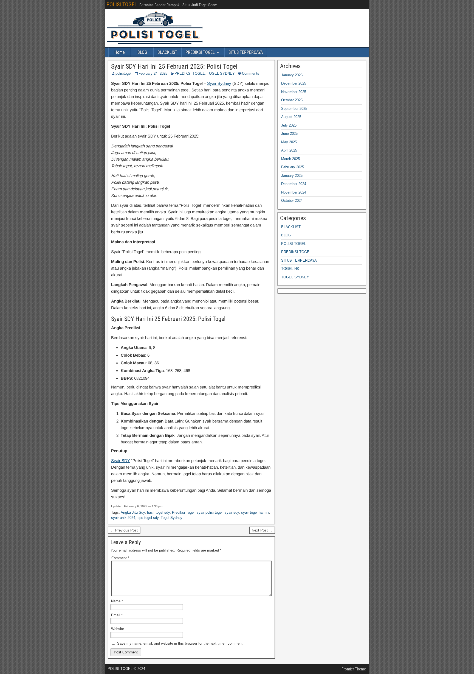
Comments (250, 73)
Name (117, 601)
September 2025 (294, 109)
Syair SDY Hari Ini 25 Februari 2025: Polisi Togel (174, 66)
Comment (120, 558)
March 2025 (290, 159)
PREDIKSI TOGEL (200, 52)
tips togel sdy (148, 518)
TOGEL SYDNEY (221, 73)
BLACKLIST (167, 52)
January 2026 (292, 75)
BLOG (142, 52)
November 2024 (293, 192)
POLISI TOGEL (121, 4)
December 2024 (293, 184)
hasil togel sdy (158, 512)
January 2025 (292, 176)
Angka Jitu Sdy (133, 512)
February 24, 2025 (153, 73)
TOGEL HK (290, 269)
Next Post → (262, 530)
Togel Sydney (171, 518)
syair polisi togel (209, 512)
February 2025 (292, 167)
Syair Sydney (219, 83)
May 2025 (289, 142)
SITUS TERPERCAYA (245, 52)
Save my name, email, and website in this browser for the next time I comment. (180, 643)
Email (117, 615)
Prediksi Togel (183, 512)
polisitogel (123, 73)
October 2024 (292, 200)
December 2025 (293, 83)
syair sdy (232, 512)
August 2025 (291, 117)
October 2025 (292, 100)
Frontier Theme (354, 669)
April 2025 (289, 150)
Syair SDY (120, 460)
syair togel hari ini (255, 512)
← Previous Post (124, 530)
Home (119, 52)
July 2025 (289, 125)
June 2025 (289, 134)
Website (117, 629)
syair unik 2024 (123, 518)
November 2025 (293, 92)
